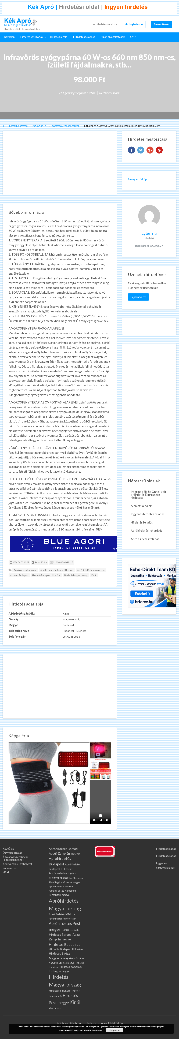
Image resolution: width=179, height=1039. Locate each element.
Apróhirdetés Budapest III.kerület (56, 570)
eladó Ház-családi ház (70, 930)
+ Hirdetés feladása (84, 36)
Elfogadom (114, 1030)
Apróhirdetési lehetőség (147, 530)
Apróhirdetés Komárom (61, 886)
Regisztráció (136, 24)
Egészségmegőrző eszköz (79, 93)
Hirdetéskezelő (58, 36)
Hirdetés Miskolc (59, 990)
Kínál (93, 575)
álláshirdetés (54, 1008)
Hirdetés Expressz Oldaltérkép (104, 1023)
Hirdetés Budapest (19, 575)
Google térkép (137, 179)
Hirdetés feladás (142, 522)
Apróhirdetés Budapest (25, 570)
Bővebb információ (93, 1030)
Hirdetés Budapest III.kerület (46, 575)
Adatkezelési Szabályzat (17, 863)
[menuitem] (105, 24)
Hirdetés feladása (106, 24)
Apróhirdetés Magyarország (91, 570)
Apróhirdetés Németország (62, 918)
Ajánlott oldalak (141, 506)
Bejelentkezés (162, 24)
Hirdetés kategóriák (31, 36)
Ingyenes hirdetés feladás (147, 514)
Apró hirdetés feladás (145, 539)
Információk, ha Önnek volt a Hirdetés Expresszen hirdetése (148, 494)
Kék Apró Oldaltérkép (69, 1023)
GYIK (133, 36)
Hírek (6, 872)
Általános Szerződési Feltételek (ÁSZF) (15, 858)
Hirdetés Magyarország (76, 575)
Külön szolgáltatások (113, 36)
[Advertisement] (59, 162)
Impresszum (10, 868)
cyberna (149, 233)
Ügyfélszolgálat (12, 852)
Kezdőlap (9, 36)
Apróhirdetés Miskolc (62, 914)
